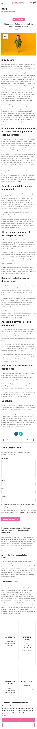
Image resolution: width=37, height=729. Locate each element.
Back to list (18, 440)
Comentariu (5, 458)
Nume (3, 480)
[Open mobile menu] (2, 3)
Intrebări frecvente (9, 643)
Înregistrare (27, 685)
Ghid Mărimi (27, 648)
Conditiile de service (25, 512)
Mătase (5, 252)
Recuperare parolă (27, 690)
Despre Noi (27, 646)
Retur (10, 688)
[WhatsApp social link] (21, 434)
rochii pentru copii (20, 73)
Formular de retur (10, 690)
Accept (19, 720)
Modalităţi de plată (9, 692)
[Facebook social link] (16, 434)
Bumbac (5, 240)
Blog (27, 643)
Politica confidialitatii (11, 512)
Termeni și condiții (27, 650)
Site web (4, 496)
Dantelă (5, 267)
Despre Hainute (10, 11)
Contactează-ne (10, 641)
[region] (18, 714)
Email (3, 488)
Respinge (18, 725)
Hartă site (10, 645)
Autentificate (27, 688)
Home (3, 11)
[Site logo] (18, 3)
